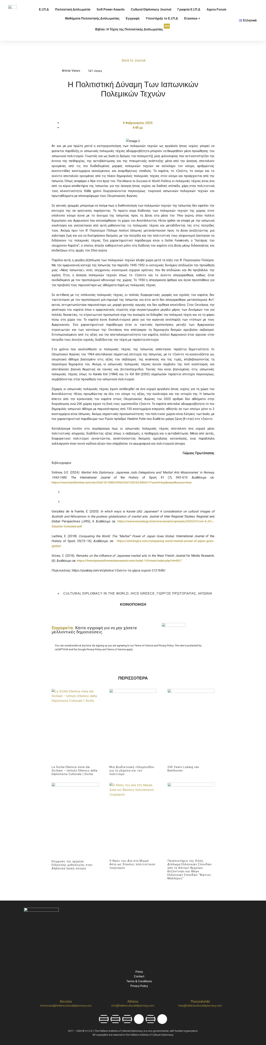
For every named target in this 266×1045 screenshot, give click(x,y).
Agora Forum (216, 9)
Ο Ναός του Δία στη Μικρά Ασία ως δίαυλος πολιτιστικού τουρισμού (132, 864)
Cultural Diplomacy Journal (151, 9)
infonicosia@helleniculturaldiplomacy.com (66, 1005)
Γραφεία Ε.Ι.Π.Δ (188, 9)
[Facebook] (104, 1019)
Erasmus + (192, 18)
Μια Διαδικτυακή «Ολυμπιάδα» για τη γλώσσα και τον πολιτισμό (131, 770)
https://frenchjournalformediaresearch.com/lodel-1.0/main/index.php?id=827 (129, 561)
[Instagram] (115, 1019)
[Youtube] (150, 1019)
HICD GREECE (143, 593)
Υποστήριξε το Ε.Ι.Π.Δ (162, 18)
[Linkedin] (127, 1019)
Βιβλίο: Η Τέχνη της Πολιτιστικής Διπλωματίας (132, 28)
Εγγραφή (132, 18)
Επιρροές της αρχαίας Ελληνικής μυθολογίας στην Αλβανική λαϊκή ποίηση (72, 865)
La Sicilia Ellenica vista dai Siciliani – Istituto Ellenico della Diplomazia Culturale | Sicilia (74, 770)
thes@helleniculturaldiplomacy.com (200, 1005)
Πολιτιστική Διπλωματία (72, 9)
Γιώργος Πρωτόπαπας (176, 593)
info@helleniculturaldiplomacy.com (132, 1005)
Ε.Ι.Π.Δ (44, 9)
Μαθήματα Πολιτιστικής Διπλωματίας (92, 18)
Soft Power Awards (111, 9)
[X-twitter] (139, 1019)
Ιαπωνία (205, 593)
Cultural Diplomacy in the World (96, 593)
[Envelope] (162, 1019)
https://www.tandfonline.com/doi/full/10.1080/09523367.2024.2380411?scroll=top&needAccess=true (122, 482)
